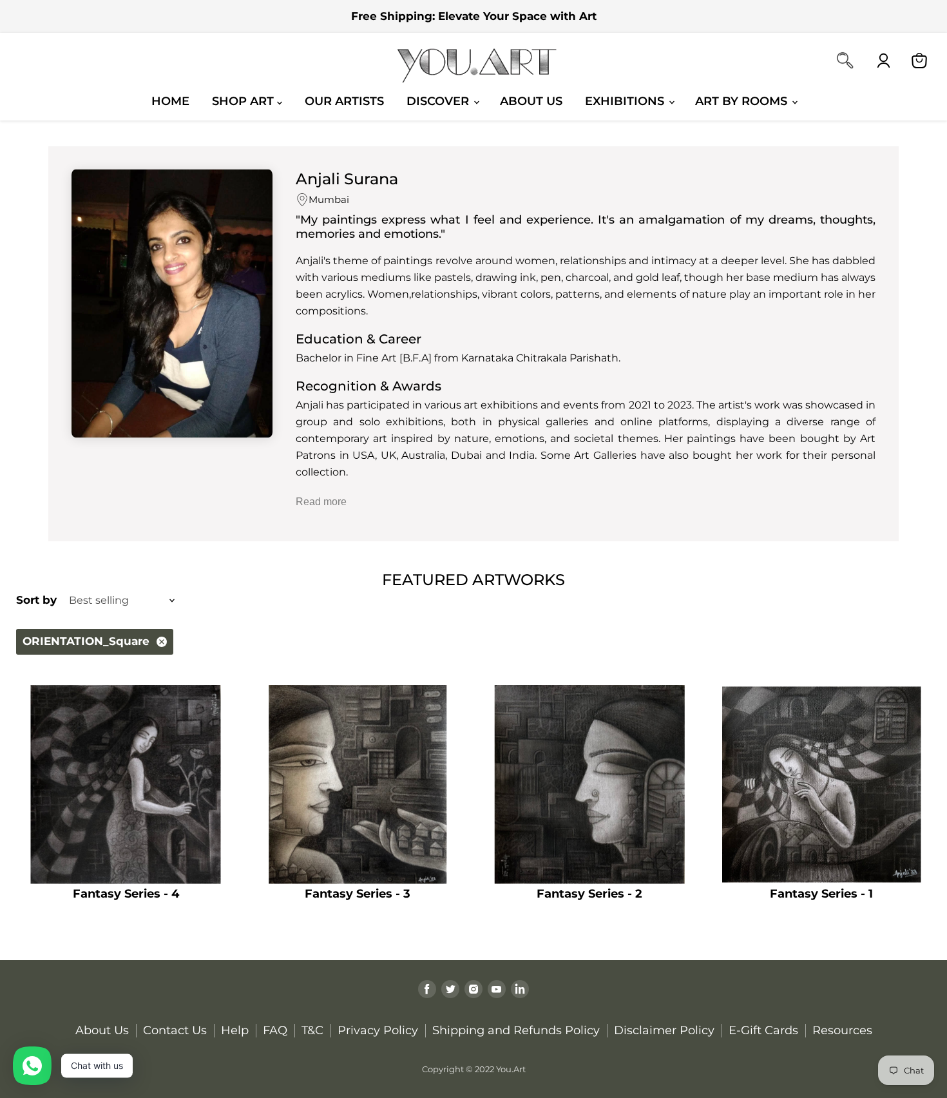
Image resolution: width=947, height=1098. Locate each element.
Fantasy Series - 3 (357, 894)
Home (170, 101)
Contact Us (175, 1030)
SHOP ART (244, 101)
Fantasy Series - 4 (126, 894)
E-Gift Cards (763, 1030)
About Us (531, 101)
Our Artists (344, 101)
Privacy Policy (378, 1030)
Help (235, 1030)
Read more (321, 501)
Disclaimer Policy (664, 1030)
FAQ (275, 1030)
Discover (439, 101)
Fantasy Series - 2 (589, 894)
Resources (842, 1030)
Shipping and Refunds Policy (516, 1030)
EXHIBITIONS (626, 101)
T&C (312, 1030)
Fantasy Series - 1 (821, 894)
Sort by (36, 600)
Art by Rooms (742, 101)
